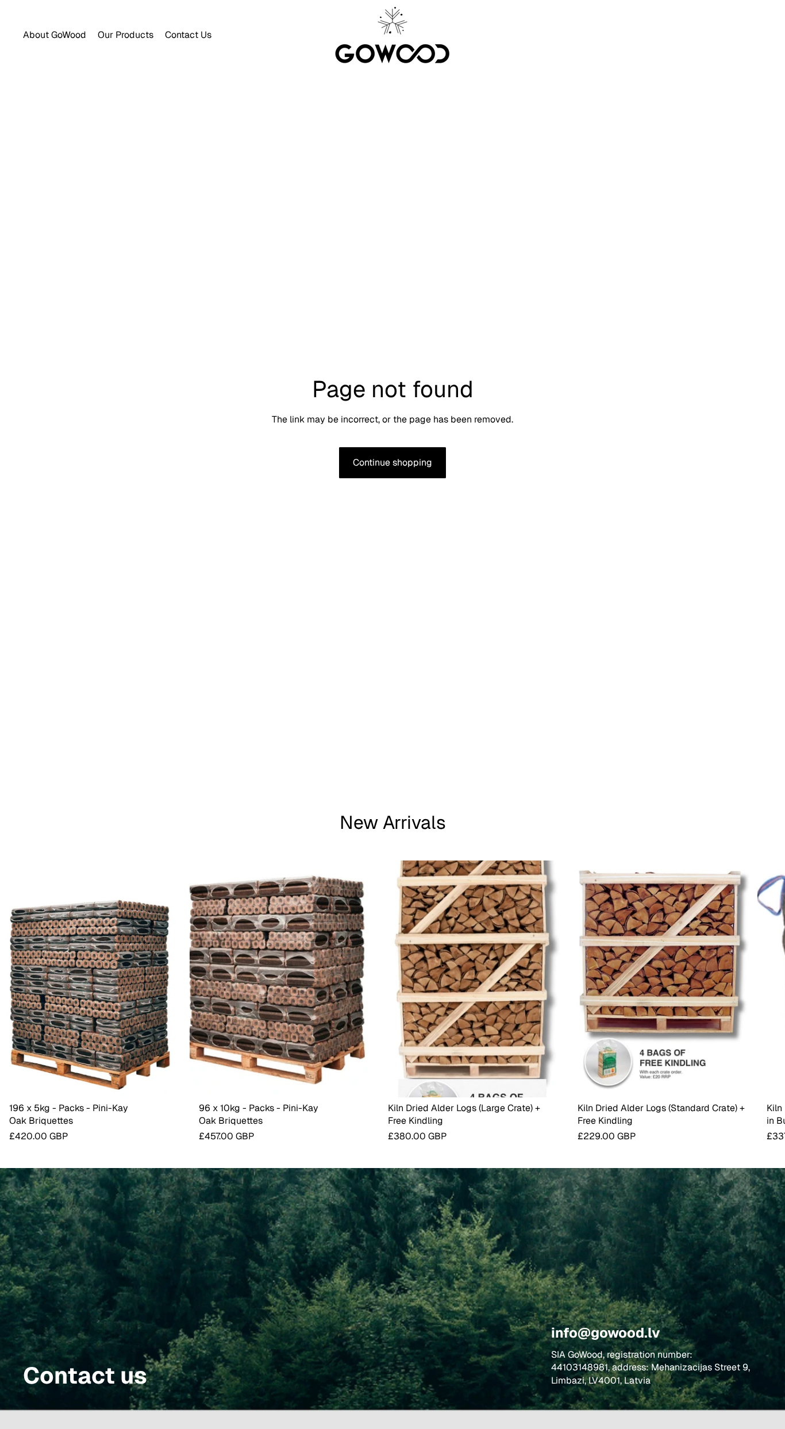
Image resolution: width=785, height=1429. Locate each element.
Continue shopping (392, 462)
